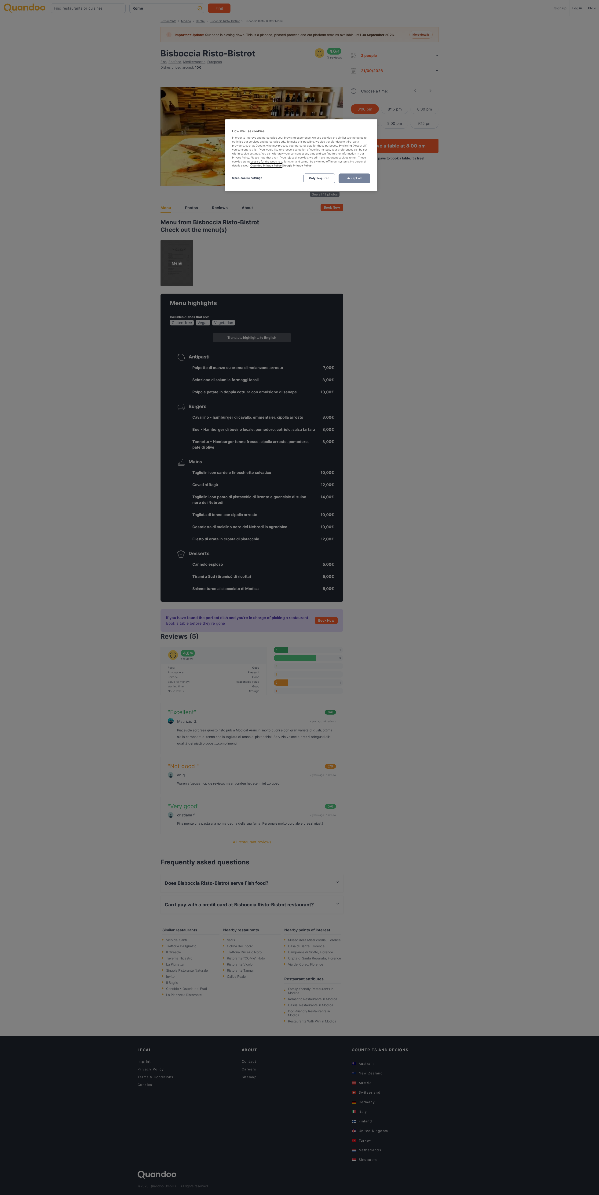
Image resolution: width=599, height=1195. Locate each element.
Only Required (319, 178)
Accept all (354, 178)
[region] (301, 155)
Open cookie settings (247, 178)
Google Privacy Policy (297, 165)
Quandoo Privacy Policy (266, 165)
